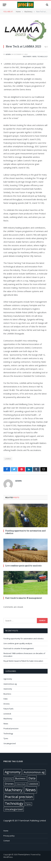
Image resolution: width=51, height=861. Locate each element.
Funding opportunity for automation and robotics (25, 532)
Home (5, 830)
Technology (42, 56)
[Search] (46, 5)
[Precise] (25, 4)
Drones (7, 704)
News (34, 56)
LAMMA (8, 458)
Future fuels (8, 708)
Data (5, 698)
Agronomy (8, 679)
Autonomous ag (10, 684)
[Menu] (4, 5)
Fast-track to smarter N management (23, 598)
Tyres (6, 738)
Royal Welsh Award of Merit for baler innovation (23, 661)
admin (8, 54)
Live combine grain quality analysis (23, 565)
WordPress (8, 857)
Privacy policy (9, 835)
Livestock (7, 713)
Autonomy (8, 689)
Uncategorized (10, 743)
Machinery (27, 56)
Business (7, 694)
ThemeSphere (24, 854)
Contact (6, 840)
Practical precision (11, 728)
